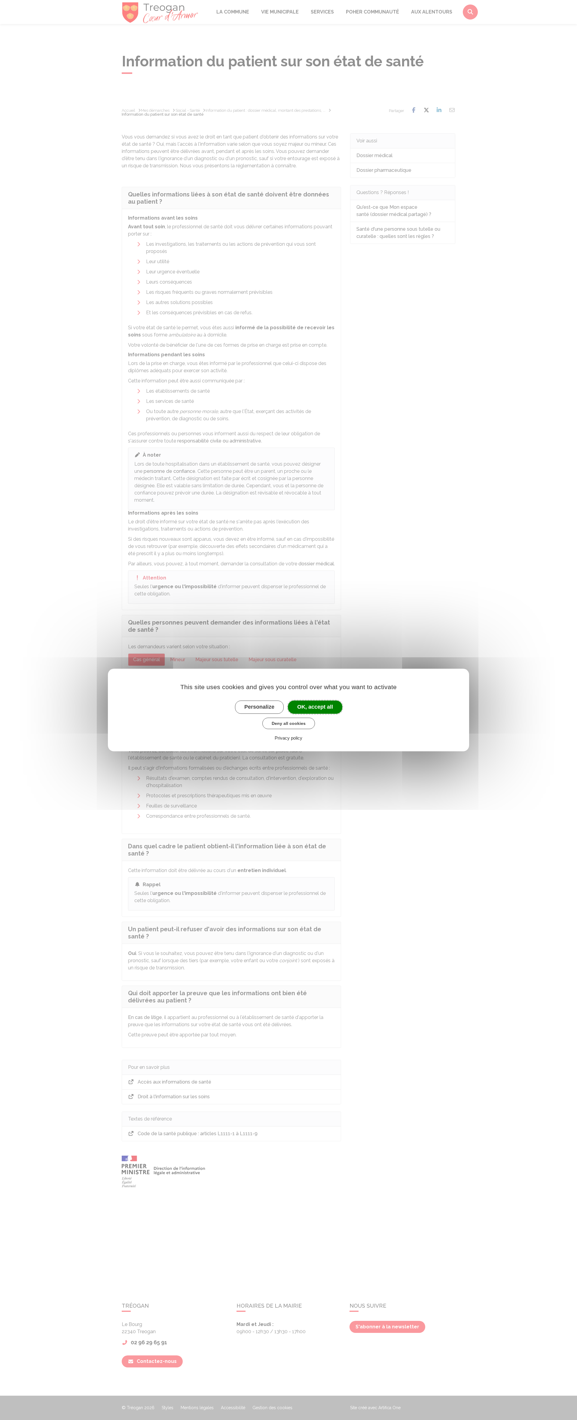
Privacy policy (288, 737)
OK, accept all (315, 707)
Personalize (259, 707)
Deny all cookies (289, 723)
